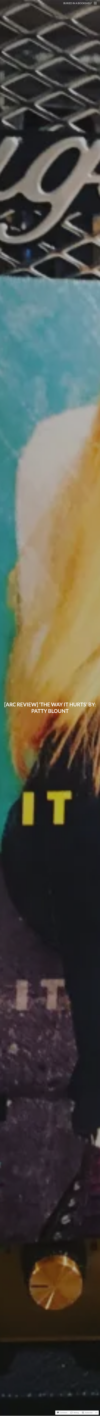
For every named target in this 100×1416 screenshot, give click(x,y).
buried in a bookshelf (77, 3)
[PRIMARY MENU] (95, 3)
